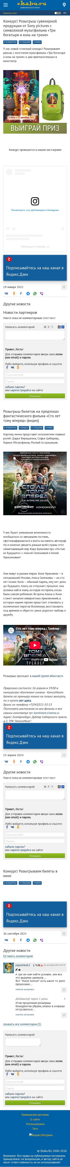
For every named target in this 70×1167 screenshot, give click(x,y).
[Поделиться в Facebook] (20, 293)
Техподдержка (35, 1124)
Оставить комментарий (18, 956)
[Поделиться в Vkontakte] (6, 293)
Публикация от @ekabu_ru (35, 246)
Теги (35, 1128)
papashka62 (22, 965)
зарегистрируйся (20, 390)
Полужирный (45, 327)
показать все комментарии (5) (22, 1024)
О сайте (35, 1119)
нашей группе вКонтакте (47, 676)
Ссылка (63, 327)
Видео (24, 427)
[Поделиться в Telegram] (27, 293)
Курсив (49, 327)
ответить (19, 989)
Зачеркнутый (52, 327)
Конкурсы (11, 42)
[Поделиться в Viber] (41, 293)
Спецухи (25, 42)
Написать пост (10, 13)
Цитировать (59, 327)
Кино (38, 42)
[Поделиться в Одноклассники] (14, 293)
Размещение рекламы (35, 1114)
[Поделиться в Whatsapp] (34, 293)
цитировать (29, 989)
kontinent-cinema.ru (46, 713)
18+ (64, 12)
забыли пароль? (15, 387)
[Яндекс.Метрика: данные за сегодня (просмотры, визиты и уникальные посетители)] (40, 1135)
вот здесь (25, 700)
